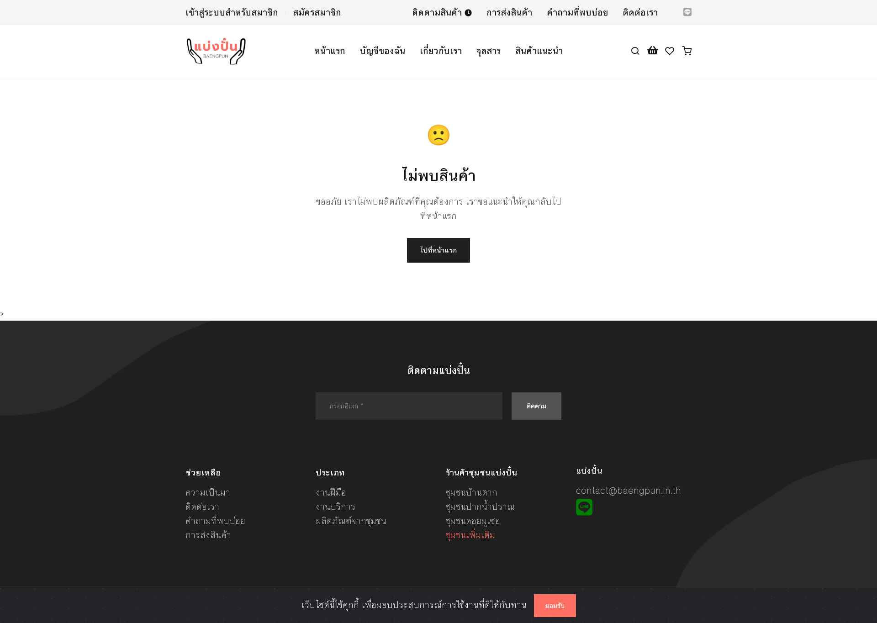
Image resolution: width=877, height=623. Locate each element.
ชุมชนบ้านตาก (471, 492)
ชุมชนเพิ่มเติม (470, 535)
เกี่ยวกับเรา (441, 51)
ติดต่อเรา (640, 12)
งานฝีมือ (331, 492)
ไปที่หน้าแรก (438, 250)
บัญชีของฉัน (382, 51)
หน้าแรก (329, 51)
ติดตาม (536, 406)
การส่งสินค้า (509, 12)
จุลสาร (488, 51)
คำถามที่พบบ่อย (577, 12)
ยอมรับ (555, 606)
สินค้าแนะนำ (539, 51)
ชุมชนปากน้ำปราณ (480, 506)
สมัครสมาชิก (317, 12)
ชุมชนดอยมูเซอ (473, 521)
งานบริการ (335, 506)
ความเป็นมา (207, 492)
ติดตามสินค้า (438, 12)
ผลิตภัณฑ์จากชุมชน (351, 521)
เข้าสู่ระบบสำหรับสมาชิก (231, 12)
